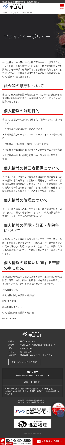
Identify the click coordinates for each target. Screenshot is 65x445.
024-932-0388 (9, 301)
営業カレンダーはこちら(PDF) (25, 362)
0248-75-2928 (9, 318)
